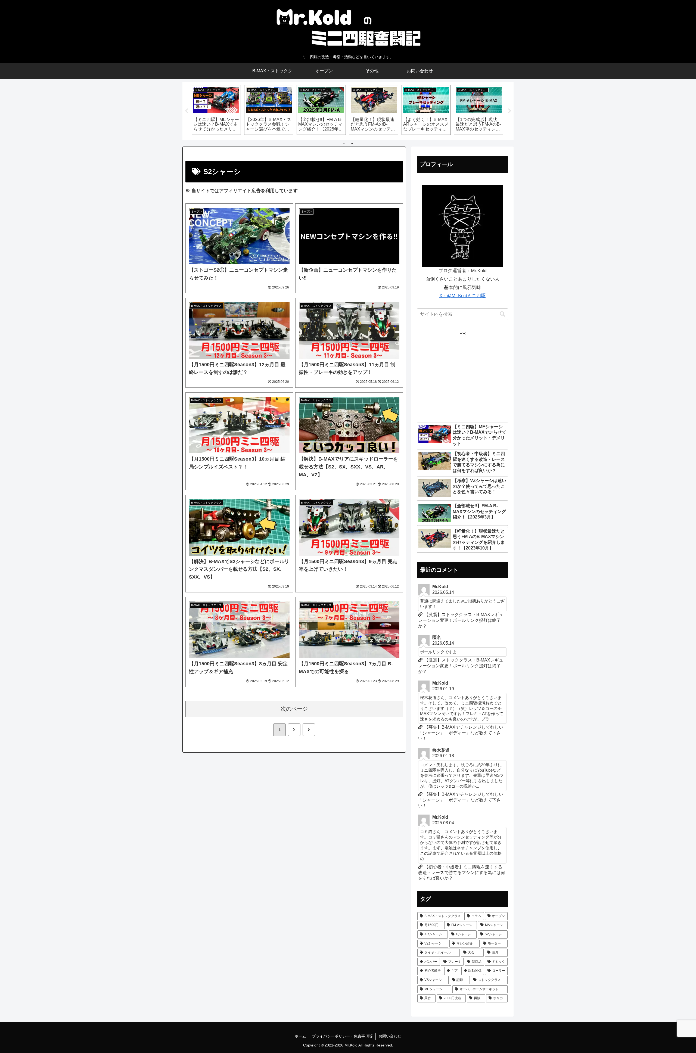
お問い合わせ (389, 1036)
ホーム (300, 1036)
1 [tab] (344, 143)
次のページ (294, 709)
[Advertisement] (462, 376)
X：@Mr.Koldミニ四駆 (462, 295)
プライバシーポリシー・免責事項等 (342, 1036)
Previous (186, 111)
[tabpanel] (216, 110)
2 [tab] (352, 143)
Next (509, 111)
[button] (502, 314)
